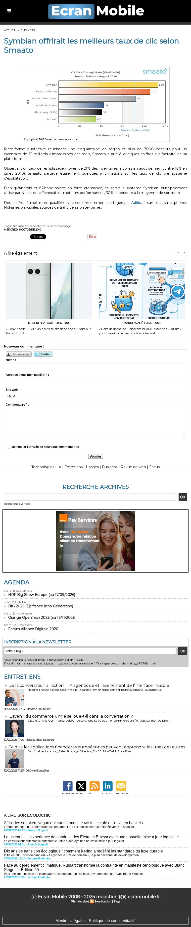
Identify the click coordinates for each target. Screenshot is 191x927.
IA (59, 467)
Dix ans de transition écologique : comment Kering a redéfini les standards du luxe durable (83, 851)
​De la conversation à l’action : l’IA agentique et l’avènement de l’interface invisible (88, 685)
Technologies (42, 467)
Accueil (10, 30)
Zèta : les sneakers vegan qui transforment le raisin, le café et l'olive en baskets (73, 823)
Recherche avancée (17, 503)
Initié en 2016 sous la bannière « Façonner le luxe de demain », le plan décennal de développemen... (72, 855)
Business (27, 30)
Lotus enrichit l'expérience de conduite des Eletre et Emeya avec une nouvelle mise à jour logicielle (91, 837)
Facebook (68, 793)
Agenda (16, 582)
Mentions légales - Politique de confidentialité (95, 921)
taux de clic (33, 226)
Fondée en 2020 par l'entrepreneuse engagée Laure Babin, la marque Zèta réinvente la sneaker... (70, 827)
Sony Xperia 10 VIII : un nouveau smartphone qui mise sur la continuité (48, 331)
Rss (91, 793)
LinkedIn (107, 793)
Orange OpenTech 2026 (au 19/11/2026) (42, 617)
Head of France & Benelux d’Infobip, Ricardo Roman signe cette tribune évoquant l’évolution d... (95, 690)
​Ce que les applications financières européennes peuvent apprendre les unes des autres (96, 747)
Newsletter (122, 793)
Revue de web (133, 467)
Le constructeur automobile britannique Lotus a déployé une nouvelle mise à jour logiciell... (65, 841)
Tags (117, 901)
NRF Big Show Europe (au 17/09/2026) (41, 594)
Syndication (103, 901)
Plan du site (79, 901)
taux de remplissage (57, 226)
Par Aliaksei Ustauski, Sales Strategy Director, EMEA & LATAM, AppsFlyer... (81, 751)
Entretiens (73, 467)
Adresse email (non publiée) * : (27, 375)
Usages (92, 467)
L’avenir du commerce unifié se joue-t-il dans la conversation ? (71, 716)
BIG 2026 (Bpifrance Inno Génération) (40, 606)
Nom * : (11, 360)
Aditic (136, 202)
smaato (18, 226)
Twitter (80, 793)
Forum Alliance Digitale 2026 (33, 629)
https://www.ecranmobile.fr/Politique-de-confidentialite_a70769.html (105, 663)
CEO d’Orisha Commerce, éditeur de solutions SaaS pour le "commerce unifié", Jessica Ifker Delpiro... (99, 720)
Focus (154, 467)
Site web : (12, 389)
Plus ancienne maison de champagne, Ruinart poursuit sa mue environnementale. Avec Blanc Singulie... (74, 874)
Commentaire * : (17, 404)
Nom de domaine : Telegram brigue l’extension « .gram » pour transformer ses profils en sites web (140, 331)
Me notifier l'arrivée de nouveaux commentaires (45, 447)
